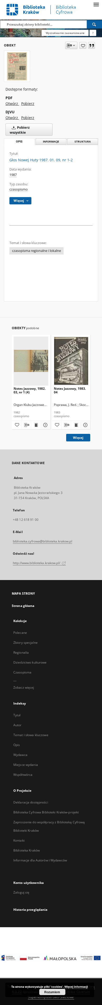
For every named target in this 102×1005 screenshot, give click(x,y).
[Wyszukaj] (94, 24)
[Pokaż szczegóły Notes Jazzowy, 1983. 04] (84, 425)
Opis (16, 745)
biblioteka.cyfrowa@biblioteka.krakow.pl (42, 541)
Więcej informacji (76, 987)
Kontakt (19, 840)
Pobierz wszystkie (20, 130)
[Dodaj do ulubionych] (82, 45)
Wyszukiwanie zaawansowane (65, 33)
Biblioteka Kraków (26, 850)
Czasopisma (22, 672)
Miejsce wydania (25, 764)
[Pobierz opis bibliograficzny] (26, 425)
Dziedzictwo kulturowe (30, 662)
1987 (13, 175)
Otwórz (12, 103)
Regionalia (21, 652)
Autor (17, 725)
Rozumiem (52, 992)
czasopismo (18, 189)
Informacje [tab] (51, 141)
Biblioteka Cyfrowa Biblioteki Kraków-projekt (46, 812)
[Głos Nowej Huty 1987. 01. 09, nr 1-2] (17, 66)
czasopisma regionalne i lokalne (36, 251)
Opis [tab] (19, 141)
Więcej (78, 437)
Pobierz (27, 103)
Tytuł (17, 715)
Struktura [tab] (83, 141)
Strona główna (23, 606)
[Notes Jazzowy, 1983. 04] (71, 361)
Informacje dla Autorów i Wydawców (40, 860)
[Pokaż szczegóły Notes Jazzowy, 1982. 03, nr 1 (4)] (44, 425)
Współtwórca (22, 774)
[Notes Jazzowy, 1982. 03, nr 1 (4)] (31, 361)
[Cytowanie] (91, 45)
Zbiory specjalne (25, 642)
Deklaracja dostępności (30, 802)
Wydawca (20, 755)
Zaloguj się (21, 892)
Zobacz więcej (23, 687)
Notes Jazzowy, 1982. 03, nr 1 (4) (30, 390)
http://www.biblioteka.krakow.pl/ (37, 563)
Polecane (20, 632)
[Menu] (96, 4)
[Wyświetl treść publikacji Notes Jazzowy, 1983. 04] (76, 425)
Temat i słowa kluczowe (30, 735)
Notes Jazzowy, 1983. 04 (70, 390)
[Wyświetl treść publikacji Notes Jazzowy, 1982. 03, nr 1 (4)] (36, 425)
